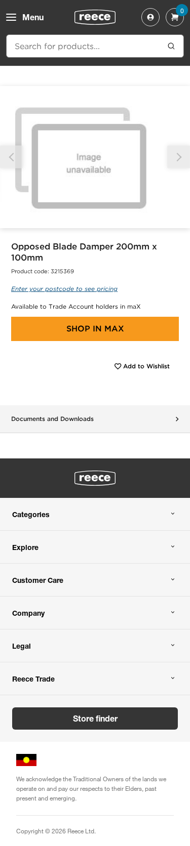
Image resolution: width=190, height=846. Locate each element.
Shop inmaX (95, 328)
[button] (178, 157)
